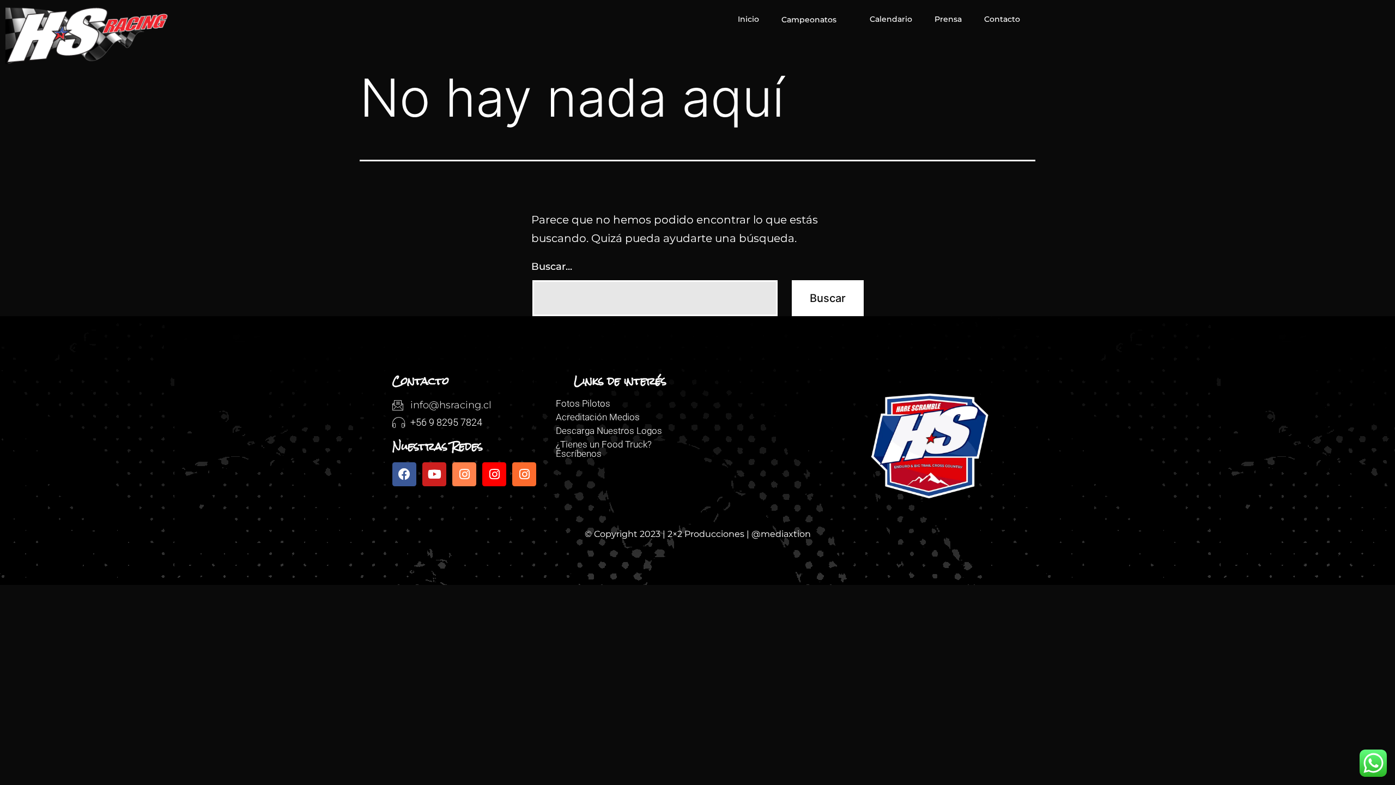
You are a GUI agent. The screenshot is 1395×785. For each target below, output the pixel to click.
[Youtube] (434, 474)
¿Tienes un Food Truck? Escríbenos (604, 449)
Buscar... (551, 267)
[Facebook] (404, 474)
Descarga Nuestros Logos (609, 430)
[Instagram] (464, 474)
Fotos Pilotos (583, 403)
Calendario (891, 19)
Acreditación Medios (598, 417)
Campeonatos (808, 20)
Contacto (1002, 19)
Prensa (948, 19)
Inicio (748, 19)
